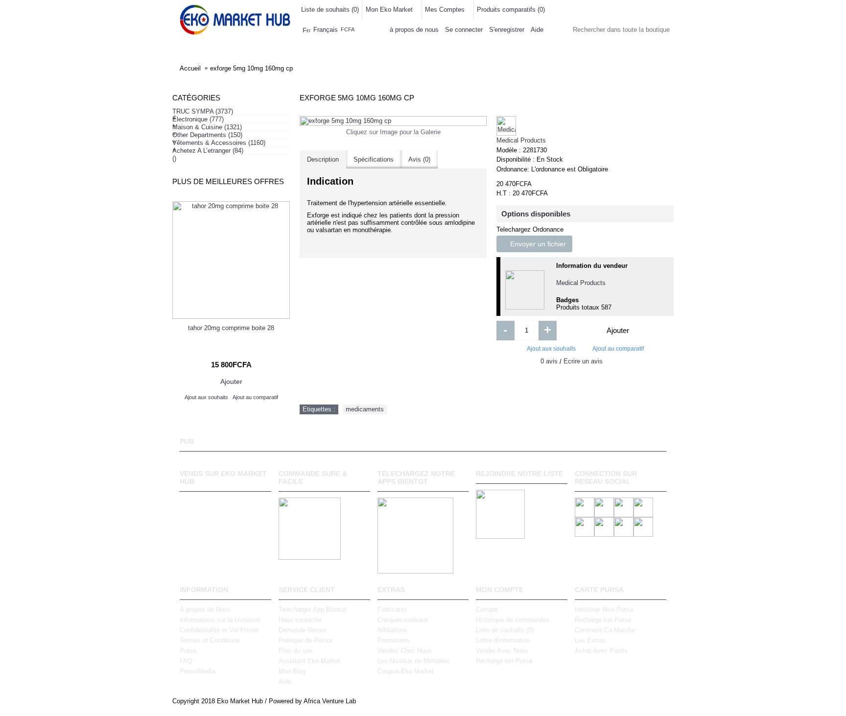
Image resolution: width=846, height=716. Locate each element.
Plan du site (295, 650)
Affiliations (392, 630)
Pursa (188, 650)
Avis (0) (419, 159)
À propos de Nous (205, 609)
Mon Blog (292, 671)
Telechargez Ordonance (530, 229)
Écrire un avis (583, 361)
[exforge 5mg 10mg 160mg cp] (393, 121)
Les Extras (590, 640)
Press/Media (197, 671)
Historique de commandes (513, 619)
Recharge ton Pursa (504, 661)
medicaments (365, 409)
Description (323, 159)
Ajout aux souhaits (551, 348)
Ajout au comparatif (618, 348)
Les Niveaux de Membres (413, 661)
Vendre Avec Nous (502, 650)
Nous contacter (300, 619)
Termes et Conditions (210, 640)
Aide (285, 681)
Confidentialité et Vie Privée (219, 630)
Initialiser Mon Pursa (604, 609)
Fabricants (392, 609)
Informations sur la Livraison (220, 619)
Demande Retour (302, 630)
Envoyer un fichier (537, 244)
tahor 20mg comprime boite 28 (231, 328)
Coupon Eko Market (405, 671)
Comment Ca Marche (605, 630)
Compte (487, 609)
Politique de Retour (305, 640)
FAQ (186, 661)
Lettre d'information (503, 640)
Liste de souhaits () (505, 630)
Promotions (393, 640)
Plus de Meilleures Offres (228, 181)
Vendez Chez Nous (404, 650)
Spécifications (373, 159)
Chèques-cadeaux (402, 619)
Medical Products (521, 140)
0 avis (549, 361)
